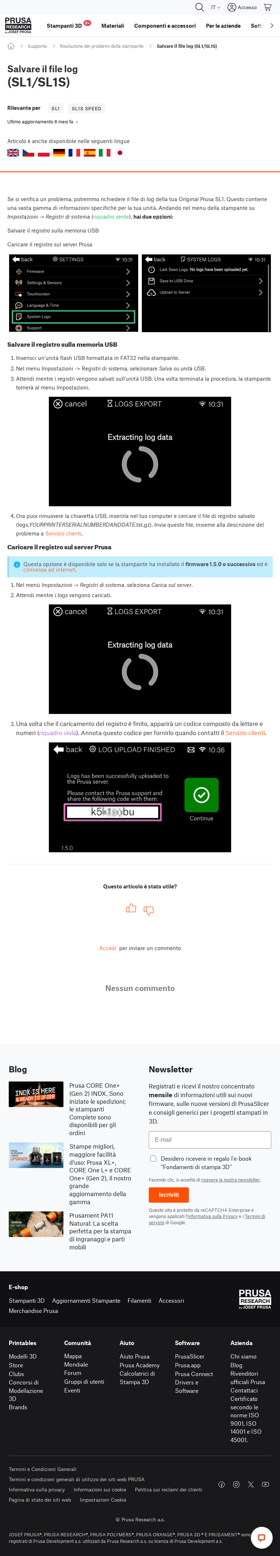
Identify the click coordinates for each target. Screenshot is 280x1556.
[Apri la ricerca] (199, 7)
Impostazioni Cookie (103, 1500)
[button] (13, 153)
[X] (251, 1484)
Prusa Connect (194, 1373)
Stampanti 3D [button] (68, 24)
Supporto (37, 46)
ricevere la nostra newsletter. (231, 1180)
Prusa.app (188, 1364)
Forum (72, 1372)
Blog (236, 1364)
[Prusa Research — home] (18, 25)
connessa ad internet (49, 569)
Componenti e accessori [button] (165, 25)
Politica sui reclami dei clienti (168, 1489)
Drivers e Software (186, 1386)
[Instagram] (236, 1484)
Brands (18, 1406)
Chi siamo (243, 1356)
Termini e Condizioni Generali (43, 1469)
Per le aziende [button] (223, 25)
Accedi (107, 948)
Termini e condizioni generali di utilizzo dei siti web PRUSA (77, 1479)
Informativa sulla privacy (37, 1489)
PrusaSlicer (190, 1356)
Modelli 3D (23, 1356)
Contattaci (244, 1390)
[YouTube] (265, 1484)
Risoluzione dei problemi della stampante (102, 46)
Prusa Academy (140, 1364)
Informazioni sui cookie (100, 1489)
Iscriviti (169, 1195)
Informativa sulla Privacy (212, 1216)
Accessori (171, 1300)
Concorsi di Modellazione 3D (26, 1390)
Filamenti (139, 1300)
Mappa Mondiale (76, 1360)
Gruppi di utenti (84, 1381)
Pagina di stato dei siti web (40, 1500)
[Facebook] (222, 1484)
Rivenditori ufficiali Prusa (247, 1377)
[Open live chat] (262, 1538)
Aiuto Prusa (134, 1356)
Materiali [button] (112, 25)
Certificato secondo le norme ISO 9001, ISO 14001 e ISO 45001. (245, 1419)
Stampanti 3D (27, 1300)
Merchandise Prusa (33, 1310)
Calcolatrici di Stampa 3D (137, 1377)
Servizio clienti (63, 533)
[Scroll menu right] (272, 26)
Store (16, 1364)
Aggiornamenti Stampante (86, 1300)
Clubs (16, 1373)
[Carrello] (268, 7)
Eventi (72, 1390)
